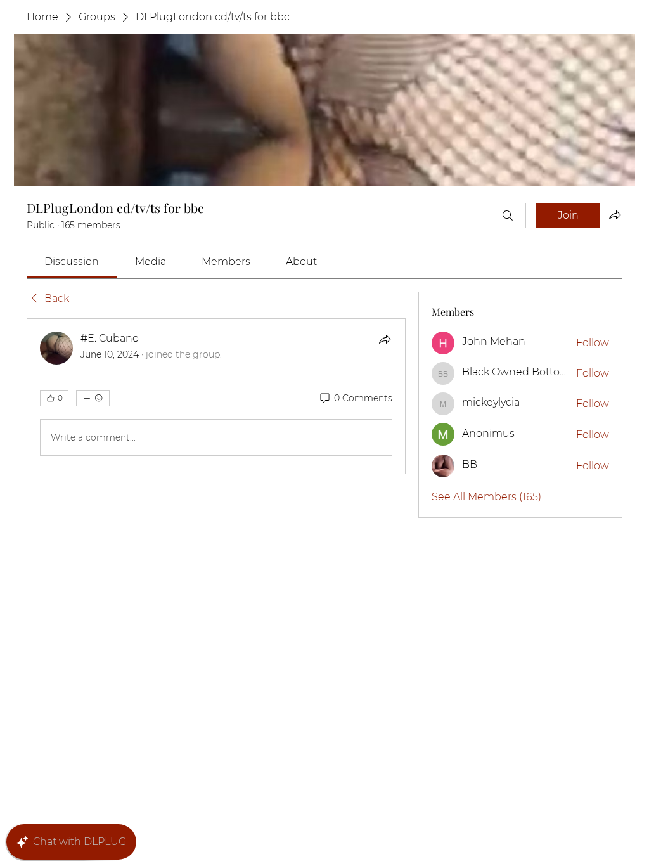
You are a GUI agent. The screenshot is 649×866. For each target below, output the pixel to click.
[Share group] (614, 215)
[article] (216, 396)
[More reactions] (93, 398)
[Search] (507, 215)
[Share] (384, 339)
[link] (71, 261)
